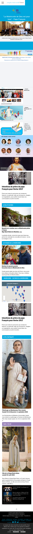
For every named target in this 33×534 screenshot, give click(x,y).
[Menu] (2, 2)
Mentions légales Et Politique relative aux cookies (13, 515)
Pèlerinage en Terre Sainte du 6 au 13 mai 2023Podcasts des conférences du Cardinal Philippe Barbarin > (16, 59)
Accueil (3, 519)
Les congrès (20, 519)
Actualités (23, 520)
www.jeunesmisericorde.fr (6, 103)
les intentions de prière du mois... (27, 125)
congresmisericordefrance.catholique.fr (16, 514)
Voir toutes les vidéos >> (9, 502)
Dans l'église (7, 424)
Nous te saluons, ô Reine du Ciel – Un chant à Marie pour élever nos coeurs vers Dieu (21, 494)
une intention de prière (27, 129)
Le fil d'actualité (8, 337)
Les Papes (15, 519)
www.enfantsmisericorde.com (7, 120)
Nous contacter (22, 522)
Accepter (23, 531)
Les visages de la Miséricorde (12, 243)
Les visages (26, 519)
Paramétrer (16, 531)
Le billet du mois (8, 205)
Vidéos (18, 520)
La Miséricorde (9, 519)
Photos (15, 520)
